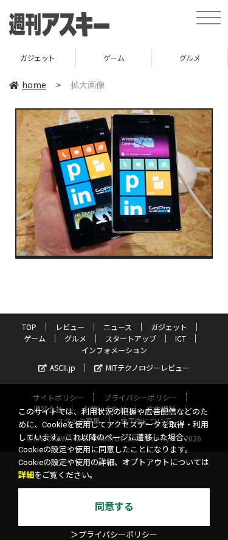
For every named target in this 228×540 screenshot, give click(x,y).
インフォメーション (114, 350)
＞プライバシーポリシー (114, 534)
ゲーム (106, 57)
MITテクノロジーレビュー (148, 367)
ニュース (117, 326)
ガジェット (169, 326)
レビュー (70, 326)
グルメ (182, 57)
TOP (29, 326)
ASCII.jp (62, 367)
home (34, 85)
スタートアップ (130, 338)
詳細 (26, 475)
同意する (114, 507)
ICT (180, 338)
